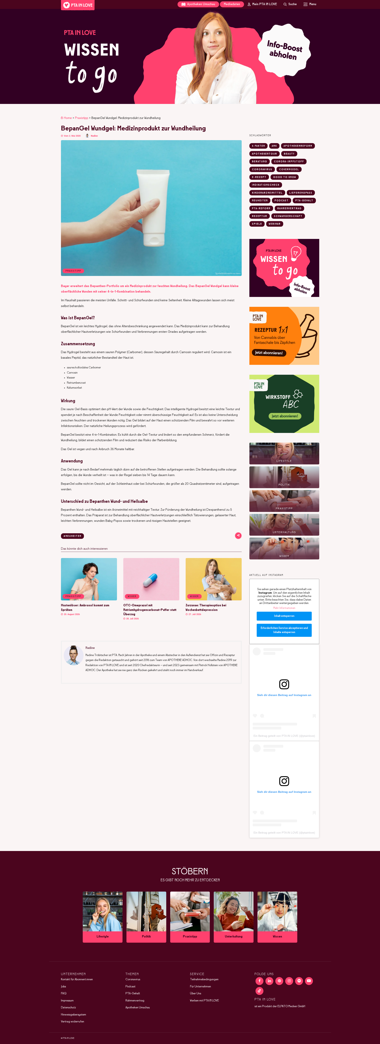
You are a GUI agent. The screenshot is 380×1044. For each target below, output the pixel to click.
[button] (190, 56)
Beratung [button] (259, 162)
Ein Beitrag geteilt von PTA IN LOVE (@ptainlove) (284, 735)
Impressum (67, 1000)
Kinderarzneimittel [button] (267, 193)
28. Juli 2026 (132, 618)
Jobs (63, 986)
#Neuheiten (72, 536)
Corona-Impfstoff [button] (289, 162)
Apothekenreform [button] (298, 146)
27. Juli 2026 (194, 614)
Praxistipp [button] (73, 596)
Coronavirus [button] (262, 170)
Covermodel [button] (289, 170)
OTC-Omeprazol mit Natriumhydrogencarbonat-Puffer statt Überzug (149, 610)
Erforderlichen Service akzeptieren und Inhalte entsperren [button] (284, 630)
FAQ (63, 993)
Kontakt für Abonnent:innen (77, 979)
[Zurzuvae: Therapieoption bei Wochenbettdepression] (214, 599)
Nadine (94, 136)
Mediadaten (232, 4)
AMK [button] (274, 146)
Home (68, 118)
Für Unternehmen (200, 986)
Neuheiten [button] (260, 201)
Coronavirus (132, 979)
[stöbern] (103, 917)
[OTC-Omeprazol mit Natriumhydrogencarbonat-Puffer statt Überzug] (151, 599)
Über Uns (195, 993)
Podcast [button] (282, 201)
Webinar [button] (275, 224)
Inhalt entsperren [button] (284, 616)
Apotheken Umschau (200, 4)
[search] (290, 4)
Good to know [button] (284, 177)
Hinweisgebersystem (73, 1014)
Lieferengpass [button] (300, 193)
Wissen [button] (132, 596)
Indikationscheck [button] (265, 185)
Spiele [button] (257, 224)
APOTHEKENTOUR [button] (264, 154)
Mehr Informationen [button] (284, 608)
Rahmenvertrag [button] (289, 209)
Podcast (130, 986)
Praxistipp (81, 118)
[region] (190, 56)
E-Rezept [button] (259, 177)
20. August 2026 (71, 614)
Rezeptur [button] (259, 216)
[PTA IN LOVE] (78, 5)
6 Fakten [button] (258, 146)
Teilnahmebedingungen (204, 979)
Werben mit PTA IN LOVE (204, 1000)
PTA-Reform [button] (261, 209)
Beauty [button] (289, 154)
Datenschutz (68, 1007)
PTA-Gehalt (132, 993)
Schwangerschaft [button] (288, 216)
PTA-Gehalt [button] (304, 201)
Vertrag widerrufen (72, 1021)
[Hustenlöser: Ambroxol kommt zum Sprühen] (89, 599)
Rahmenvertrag (134, 1000)
